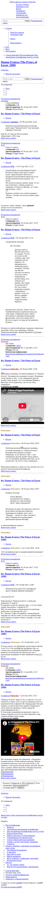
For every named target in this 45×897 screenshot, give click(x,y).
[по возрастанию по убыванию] (9, 788)
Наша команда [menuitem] (15, 43)
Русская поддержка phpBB (11, 887)
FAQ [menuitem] (7, 47)
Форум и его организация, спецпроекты (23, 867)
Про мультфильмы (13, 825)
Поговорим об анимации (17, 850)
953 (17, 149)
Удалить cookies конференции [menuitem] (17, 875)
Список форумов (12, 871)
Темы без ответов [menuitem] (17, 32)
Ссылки (9, 28)
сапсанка (4, 101)
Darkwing (4, 342)
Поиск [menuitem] (12, 39)
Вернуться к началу (8, 138)
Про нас (9, 863)
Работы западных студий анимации (21, 836)
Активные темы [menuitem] (16, 35)
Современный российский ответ (20, 838)
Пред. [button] (8, 89)
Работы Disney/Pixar (15, 833)
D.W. (3, 145)
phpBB (18, 883)
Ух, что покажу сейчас (15, 865)
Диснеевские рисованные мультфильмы (22, 829)
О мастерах (11, 852)
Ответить (4, 70)
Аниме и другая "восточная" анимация (22, 842)
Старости (10, 844)
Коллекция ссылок (14, 860)
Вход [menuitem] (7, 49)
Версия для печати (13, 74)
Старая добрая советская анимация (20, 840)
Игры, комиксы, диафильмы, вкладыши (22, 858)
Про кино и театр (14, 854)
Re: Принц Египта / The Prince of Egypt (20, 113)
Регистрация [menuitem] (10, 51)
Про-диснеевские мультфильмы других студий (25, 831)
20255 (18, 346)
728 (17, 105)
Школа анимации (14, 856)
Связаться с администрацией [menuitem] (17, 879)
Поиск (28, 21)
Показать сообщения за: (12, 783)
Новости (10, 827)
